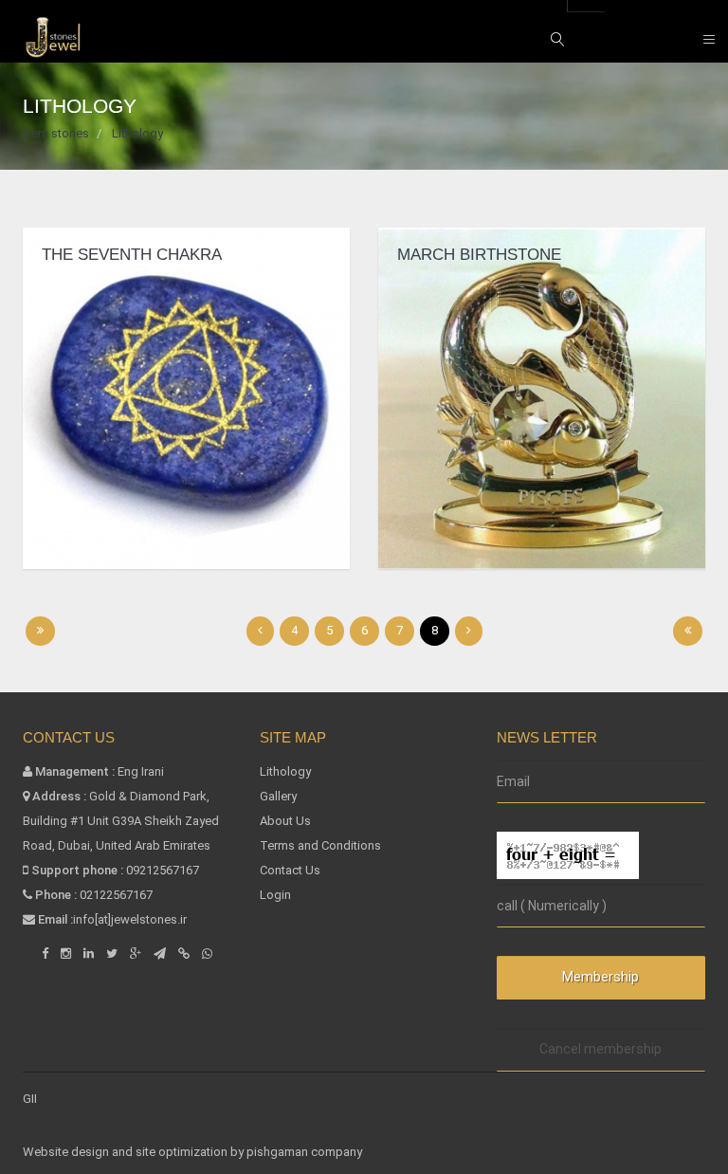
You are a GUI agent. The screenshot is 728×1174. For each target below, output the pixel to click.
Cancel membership (600, 1048)
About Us (285, 821)
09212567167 (162, 870)
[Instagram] (66, 953)
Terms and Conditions (320, 845)
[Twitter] (111, 953)
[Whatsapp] (207, 953)
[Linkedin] (89, 953)
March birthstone (479, 255)
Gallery (278, 796)
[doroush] (183, 953)
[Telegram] (160, 953)
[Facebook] (45, 953)
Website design (67, 1152)
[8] (687, 631)
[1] (40, 631)
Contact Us (290, 870)
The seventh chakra (132, 255)
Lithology (285, 771)
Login (275, 895)
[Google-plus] (135, 953)
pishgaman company (304, 1152)
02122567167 (116, 895)
